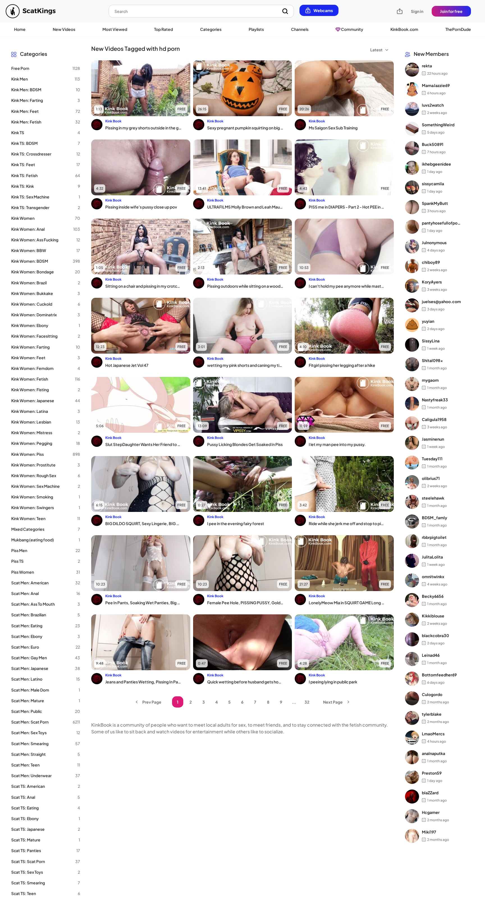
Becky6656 (432, 596)
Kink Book (113, 121)
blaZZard (430, 792)
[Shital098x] (412, 364)
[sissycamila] (412, 187)
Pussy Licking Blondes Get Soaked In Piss (245, 444)
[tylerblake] (412, 718)
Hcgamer (431, 812)
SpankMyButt (435, 203)
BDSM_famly (434, 517)
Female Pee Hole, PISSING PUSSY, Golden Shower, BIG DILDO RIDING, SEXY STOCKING (245, 602)
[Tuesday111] (412, 463)
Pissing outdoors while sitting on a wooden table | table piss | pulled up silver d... (245, 286)
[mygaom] (412, 384)
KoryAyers (432, 281)
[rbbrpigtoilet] (412, 541)
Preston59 (431, 772)
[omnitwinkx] (412, 580)
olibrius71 (431, 478)
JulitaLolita (432, 556)
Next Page (333, 701)
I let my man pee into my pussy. (337, 444)
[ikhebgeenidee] (412, 168)
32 (307, 701)
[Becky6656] (412, 600)
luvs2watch (433, 104)
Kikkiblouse (433, 615)
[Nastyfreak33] (412, 404)
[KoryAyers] (412, 286)
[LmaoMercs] (412, 738)
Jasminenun (433, 438)
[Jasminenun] (412, 443)
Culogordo (432, 694)
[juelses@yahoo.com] (412, 305)
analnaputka (433, 753)
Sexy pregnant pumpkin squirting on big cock (245, 127)
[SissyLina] (412, 345)
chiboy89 (431, 262)
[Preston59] (412, 777)
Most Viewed (114, 29)
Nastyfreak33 (435, 399)
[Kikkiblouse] (412, 620)
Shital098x (432, 360)
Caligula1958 (434, 419)
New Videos (64, 29)
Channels (299, 29)
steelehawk (433, 497)
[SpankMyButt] (412, 207)
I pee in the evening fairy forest (235, 523)
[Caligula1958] (412, 423)
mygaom (430, 380)
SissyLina (431, 340)
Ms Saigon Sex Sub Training (333, 127)
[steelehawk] (412, 502)
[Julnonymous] (412, 246)
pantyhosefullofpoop (441, 222)
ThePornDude (458, 29)
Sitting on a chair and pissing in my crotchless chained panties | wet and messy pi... (143, 286)
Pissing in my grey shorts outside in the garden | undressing (143, 127)
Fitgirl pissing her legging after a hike (342, 365)
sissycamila (433, 183)
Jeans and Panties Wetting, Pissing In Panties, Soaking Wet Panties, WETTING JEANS (143, 681)
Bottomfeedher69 (439, 674)
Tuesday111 (432, 458)
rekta (427, 65)
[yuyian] (412, 325)
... (294, 701)
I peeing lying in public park (333, 681)
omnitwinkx (433, 576)
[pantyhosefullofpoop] (412, 227)
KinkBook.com (404, 29)
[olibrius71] (412, 482)
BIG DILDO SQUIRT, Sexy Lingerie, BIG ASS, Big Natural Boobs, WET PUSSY (143, 523)
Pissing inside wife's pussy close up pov (141, 206)
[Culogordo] (412, 698)
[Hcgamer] (412, 816)
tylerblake (431, 714)
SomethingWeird (438, 124)
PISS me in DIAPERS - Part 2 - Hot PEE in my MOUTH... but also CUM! (347, 206)
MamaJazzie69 (436, 85)
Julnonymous (434, 242)
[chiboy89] (412, 266)
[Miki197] (412, 836)
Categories (210, 29)
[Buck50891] (412, 148)
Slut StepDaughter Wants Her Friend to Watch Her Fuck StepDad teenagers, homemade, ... (143, 444)
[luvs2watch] (412, 109)
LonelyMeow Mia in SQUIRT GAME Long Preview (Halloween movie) (347, 602)
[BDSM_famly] (412, 521)
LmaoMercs (433, 733)
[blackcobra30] (412, 639)
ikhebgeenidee (436, 163)
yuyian (428, 321)
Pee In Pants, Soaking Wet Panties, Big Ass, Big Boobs (143, 602)
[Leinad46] (412, 659)
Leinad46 (431, 655)
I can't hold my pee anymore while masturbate (347, 286)
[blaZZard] (412, 796)
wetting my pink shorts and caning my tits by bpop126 (245, 365)
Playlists (256, 29)
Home (20, 29)
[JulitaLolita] (412, 561)
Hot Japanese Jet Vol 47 (126, 365)
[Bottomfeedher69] (412, 679)
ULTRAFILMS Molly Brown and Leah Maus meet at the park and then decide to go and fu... (245, 206)
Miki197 (429, 831)
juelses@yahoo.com (441, 301)
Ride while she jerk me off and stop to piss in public (347, 523)
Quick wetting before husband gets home (245, 681)
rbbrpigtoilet (434, 537)
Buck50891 (432, 144)
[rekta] (412, 70)
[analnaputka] (412, 757)
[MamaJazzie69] (412, 89)
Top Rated (163, 29)
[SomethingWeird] (412, 129)
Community (351, 29)
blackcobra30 (435, 635)
